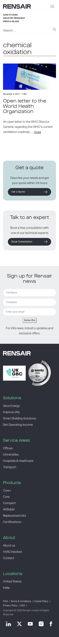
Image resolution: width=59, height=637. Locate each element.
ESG (22, 605)
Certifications (12, 522)
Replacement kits (14, 515)
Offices (8, 448)
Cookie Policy (41, 601)
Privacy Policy (10, 605)
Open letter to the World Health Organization (24, 106)
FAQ (5, 601)
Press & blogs (11, 21)
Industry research (14, 18)
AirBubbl (8, 509)
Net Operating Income (18, 424)
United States (12, 581)
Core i (7, 490)
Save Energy (11, 405)
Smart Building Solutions (19, 418)
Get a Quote (18, 192)
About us (9, 545)
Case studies (10, 15)
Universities (11, 454)
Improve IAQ (11, 412)
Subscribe (29, 320)
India (6, 587)
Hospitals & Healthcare (18, 460)
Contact (8, 558)
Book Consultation (21, 242)
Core (6, 496)
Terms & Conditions (21, 601)
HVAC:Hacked (12, 551)
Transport (9, 467)
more (37, 132)
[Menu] (52, 6)
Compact (9, 503)
